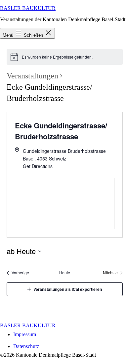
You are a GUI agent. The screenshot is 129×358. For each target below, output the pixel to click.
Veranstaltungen (32, 75)
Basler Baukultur (28, 8)
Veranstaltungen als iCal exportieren (67, 289)
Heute (64, 272)
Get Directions (38, 166)
